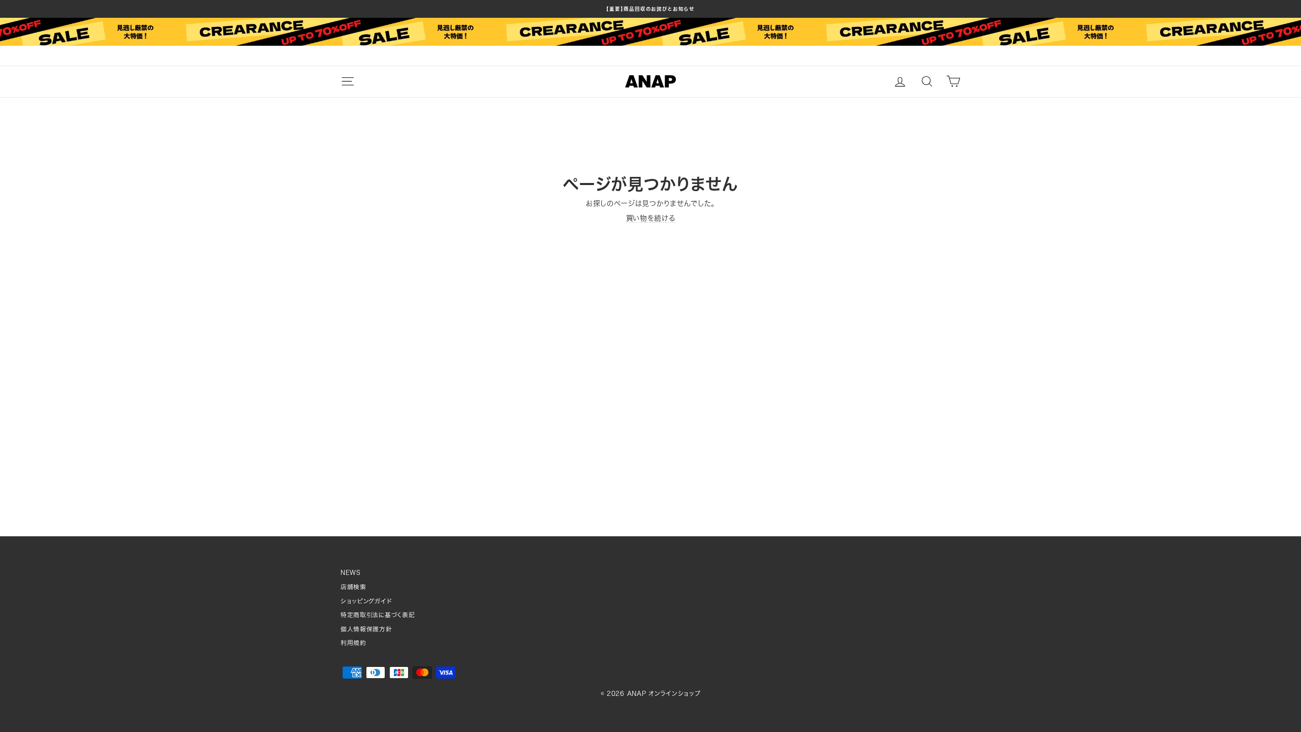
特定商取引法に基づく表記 (377, 615)
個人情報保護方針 (366, 629)
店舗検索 (353, 587)
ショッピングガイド (366, 601)
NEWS (350, 572)
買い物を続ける (650, 218)
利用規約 (353, 643)
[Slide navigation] (650, 56)
